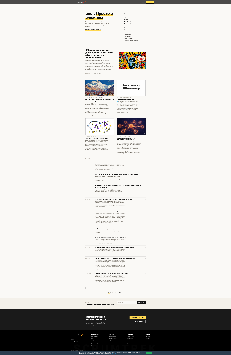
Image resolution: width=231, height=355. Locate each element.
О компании (132, 2)
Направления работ (103, 2)
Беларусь (147, 340)
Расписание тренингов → (137, 317)
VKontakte (77, 343)
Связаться (149, 2)
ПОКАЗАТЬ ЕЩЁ (90, 287)
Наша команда (130, 338)
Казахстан (148, 336)
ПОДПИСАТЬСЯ (141, 302)
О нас (71, 341)
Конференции (119, 2)
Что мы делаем (130, 336)
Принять (148, 352)
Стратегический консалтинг (96, 343)
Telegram (72, 343)
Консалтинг (111, 2)
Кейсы (128, 340)
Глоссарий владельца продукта (131, 40)
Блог (128, 341)
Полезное (126, 2)
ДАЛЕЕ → (120, 292)
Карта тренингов (139, 321)
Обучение (95, 2)
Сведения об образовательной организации (78, 350)
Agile (92, 338)
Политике (114, 353)
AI (91, 345)
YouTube (82, 343)
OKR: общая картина (128, 38)
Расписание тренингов (114, 338)
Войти (143, 2)
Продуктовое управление (96, 340)
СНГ (146, 341)
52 (115, 292)
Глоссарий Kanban (128, 36)
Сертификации (112, 340)
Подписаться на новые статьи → (93, 29)
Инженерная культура (95, 341)
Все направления (94, 336)
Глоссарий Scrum (127, 34)
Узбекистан (148, 338)
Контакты (76, 341)
